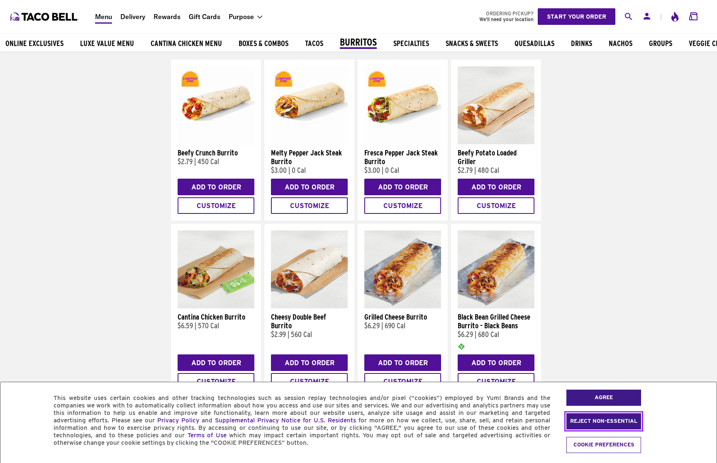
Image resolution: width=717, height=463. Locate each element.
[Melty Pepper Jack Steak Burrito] (309, 142)
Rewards (167, 16)
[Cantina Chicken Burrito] (216, 306)
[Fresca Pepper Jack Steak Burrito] (402, 142)
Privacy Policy (178, 420)
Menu (103, 16)
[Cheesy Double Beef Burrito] (309, 306)
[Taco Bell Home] (45, 16)
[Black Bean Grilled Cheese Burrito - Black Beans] (496, 306)
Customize (216, 206)
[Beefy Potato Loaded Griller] (496, 142)
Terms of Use (207, 435)
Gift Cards (204, 16)
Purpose (241, 16)
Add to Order (216, 187)
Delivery (132, 16)
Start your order (576, 16)
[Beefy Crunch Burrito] (216, 142)
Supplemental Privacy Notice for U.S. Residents (285, 420)
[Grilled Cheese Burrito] (402, 306)
